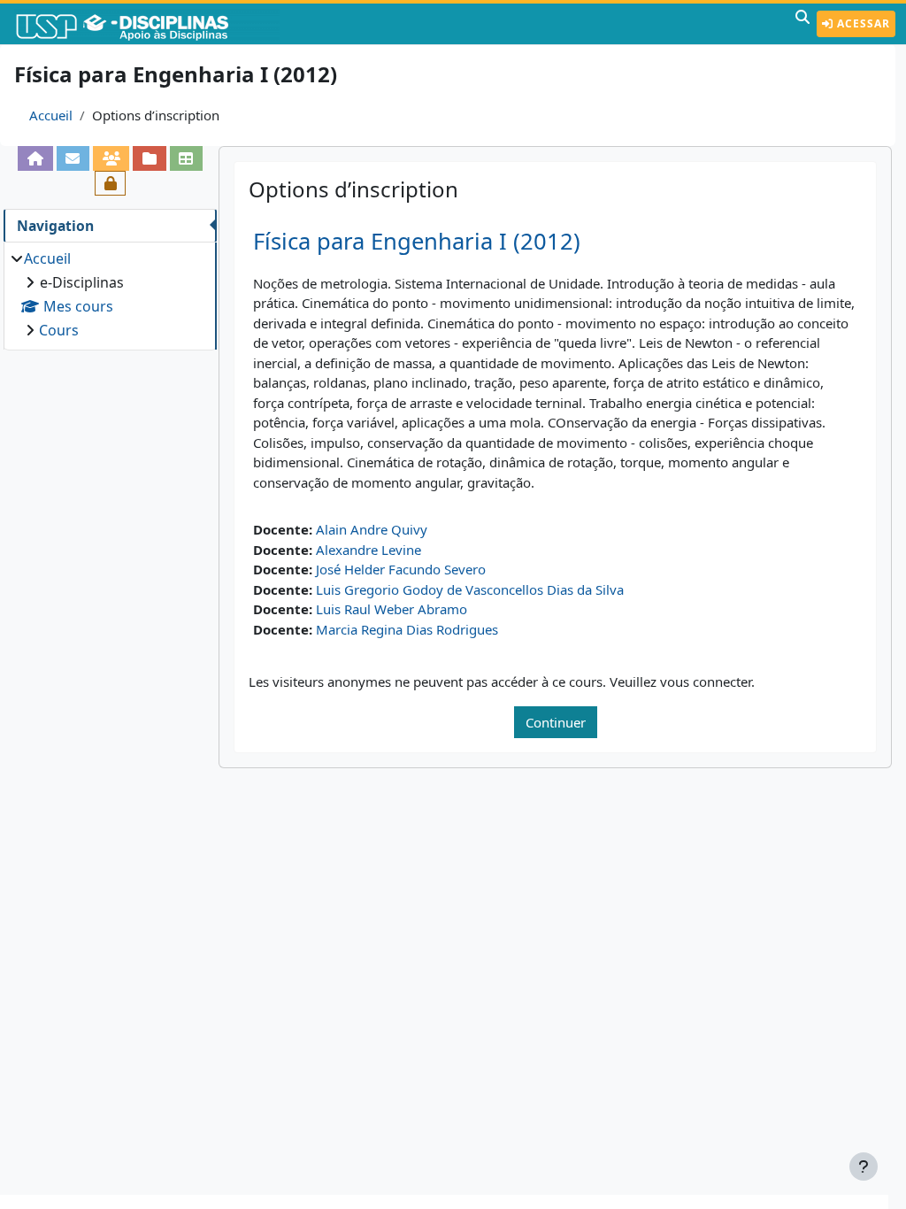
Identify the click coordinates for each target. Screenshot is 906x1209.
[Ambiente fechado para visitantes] (110, 183)
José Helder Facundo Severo (401, 569)
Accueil (51, 115)
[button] (802, 24)
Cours (59, 330)
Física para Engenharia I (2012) (416, 241)
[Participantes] (111, 158)
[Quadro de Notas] (186, 158)
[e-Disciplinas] (148, 24)
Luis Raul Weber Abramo (391, 609)
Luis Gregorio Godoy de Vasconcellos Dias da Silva (470, 589)
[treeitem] (110, 294)
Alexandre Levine (368, 549)
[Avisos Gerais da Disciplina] (73, 158)
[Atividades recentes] (149, 158)
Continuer (556, 722)
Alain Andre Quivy (371, 529)
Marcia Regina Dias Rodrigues (407, 629)
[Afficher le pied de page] (863, 1166)
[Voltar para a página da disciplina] (35, 158)
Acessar (861, 23)
